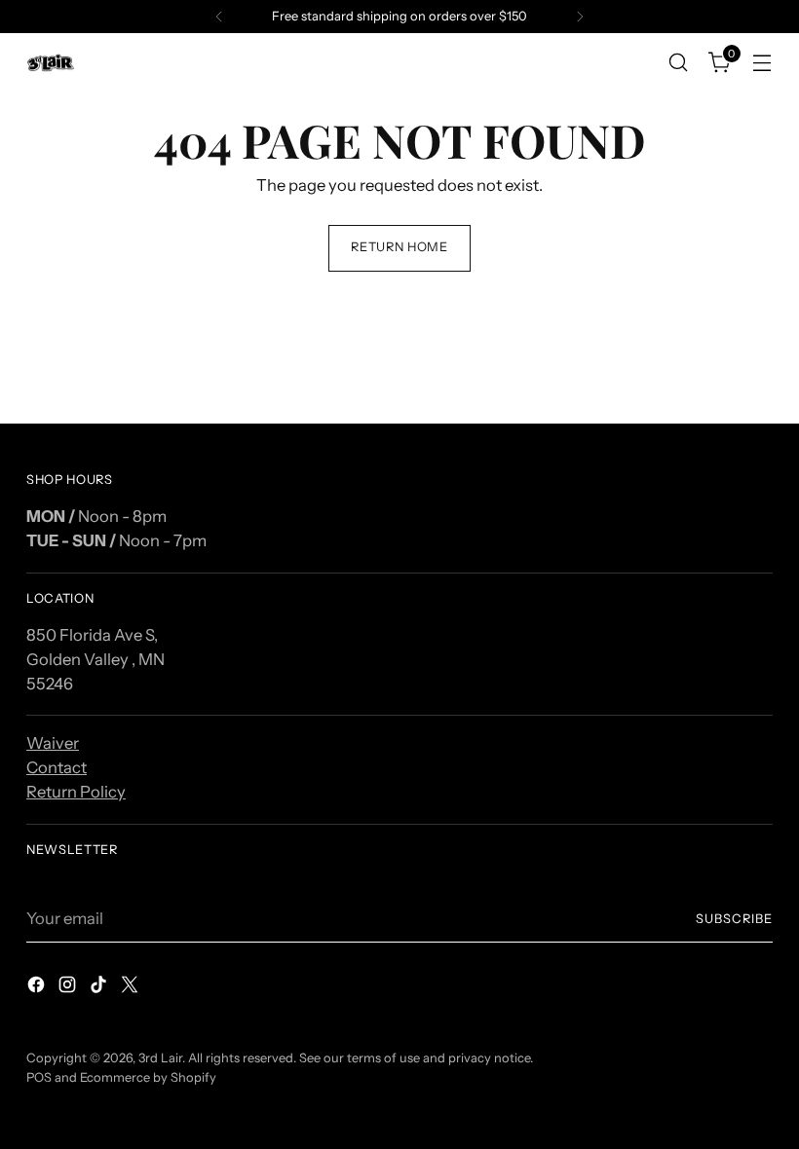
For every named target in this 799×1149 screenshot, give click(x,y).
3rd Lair (160, 1058)
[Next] (579, 16)
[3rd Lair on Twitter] (131, 988)
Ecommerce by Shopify (148, 1077)
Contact (56, 767)
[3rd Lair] (50, 63)
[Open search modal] (679, 63)
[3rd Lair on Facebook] (38, 988)
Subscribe (734, 918)
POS (39, 1077)
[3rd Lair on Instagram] (69, 988)
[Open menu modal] (762, 63)
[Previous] (219, 16)
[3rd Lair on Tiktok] (100, 988)
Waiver (52, 743)
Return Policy (76, 791)
